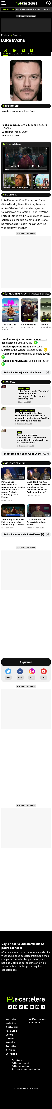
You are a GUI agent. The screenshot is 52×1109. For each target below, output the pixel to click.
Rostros (17, 35)
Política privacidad (20, 1063)
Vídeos (10, 1038)
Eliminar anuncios (27, 16)
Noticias (11, 1023)
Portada (5, 35)
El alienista (36, 353)
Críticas (11, 1050)
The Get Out (9, 324)
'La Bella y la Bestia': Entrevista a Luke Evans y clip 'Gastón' (13, 522)
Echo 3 (44, 324)
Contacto (34, 1022)
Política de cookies (20, 1066)
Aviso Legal (17, 1060)
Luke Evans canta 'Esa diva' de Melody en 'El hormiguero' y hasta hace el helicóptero (33, 395)
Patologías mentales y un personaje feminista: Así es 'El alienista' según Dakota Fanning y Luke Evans (13, 489)
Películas (11, 1031)
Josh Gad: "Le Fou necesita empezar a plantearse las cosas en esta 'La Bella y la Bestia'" (38, 487)
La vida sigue (28, 324)
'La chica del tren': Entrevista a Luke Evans (37, 522)
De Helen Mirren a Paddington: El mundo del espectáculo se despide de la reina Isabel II (32, 439)
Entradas (11, 1054)
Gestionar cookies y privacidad (26, 1069)
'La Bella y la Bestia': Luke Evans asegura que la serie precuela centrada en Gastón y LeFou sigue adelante (32, 417)
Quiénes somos (37, 1019)
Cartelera (12, 1027)
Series (9, 1034)
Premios (11, 1042)
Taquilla (11, 1046)
